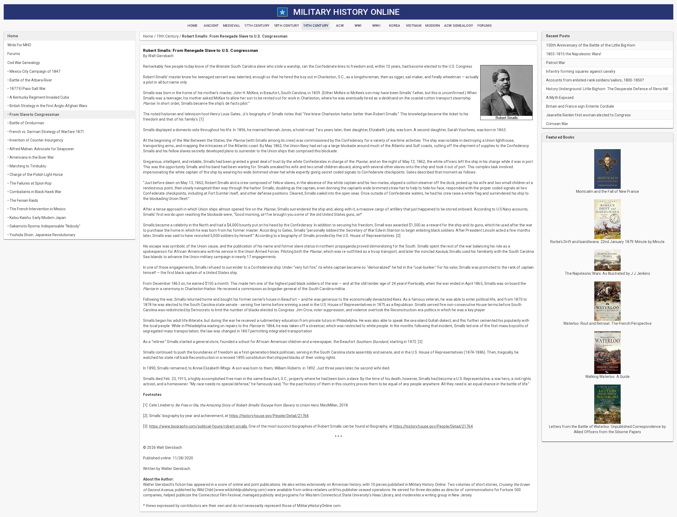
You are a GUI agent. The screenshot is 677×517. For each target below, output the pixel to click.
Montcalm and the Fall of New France (607, 191)
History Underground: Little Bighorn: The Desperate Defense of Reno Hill (607, 89)
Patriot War (555, 63)
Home (148, 36)
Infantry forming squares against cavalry (580, 71)
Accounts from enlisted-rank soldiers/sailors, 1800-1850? (595, 80)
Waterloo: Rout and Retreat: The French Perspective (607, 323)
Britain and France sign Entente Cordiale (580, 106)
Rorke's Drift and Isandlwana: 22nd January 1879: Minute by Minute (607, 242)
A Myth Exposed (560, 97)
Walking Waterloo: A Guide (607, 376)
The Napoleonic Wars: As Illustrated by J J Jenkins (607, 273)
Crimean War (557, 124)
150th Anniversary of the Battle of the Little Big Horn (590, 45)
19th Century (168, 36)
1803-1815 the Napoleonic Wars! (573, 54)
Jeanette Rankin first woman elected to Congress (588, 115)
